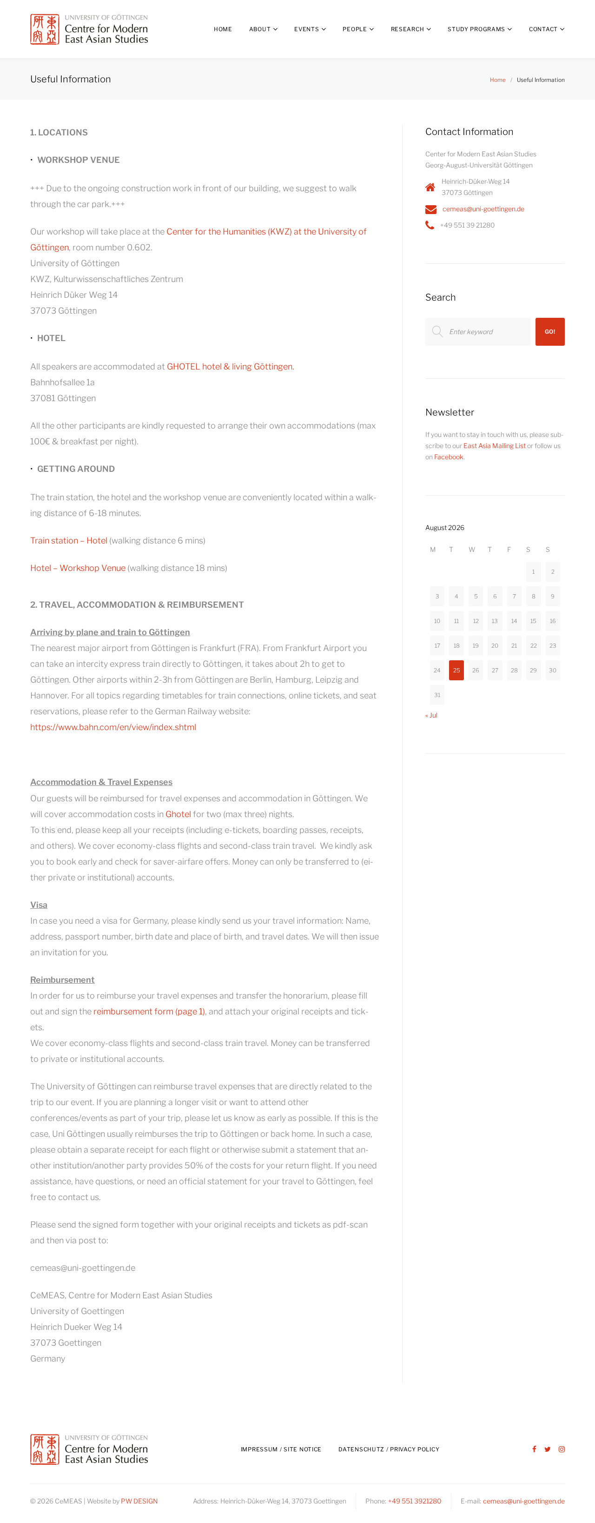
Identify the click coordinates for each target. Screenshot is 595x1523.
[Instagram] (562, 1449)
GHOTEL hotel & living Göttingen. (230, 366)
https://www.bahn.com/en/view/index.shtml (113, 727)
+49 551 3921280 (415, 1501)
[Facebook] (534, 1449)
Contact (543, 29)
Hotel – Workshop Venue (78, 568)
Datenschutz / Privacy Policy (388, 1449)
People (355, 29)
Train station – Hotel (68, 540)
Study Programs (476, 29)
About (260, 29)
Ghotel (178, 814)
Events (306, 29)
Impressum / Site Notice (281, 1449)
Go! (550, 331)
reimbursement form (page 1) (149, 1011)
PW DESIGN (139, 1501)
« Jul (431, 715)
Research (407, 29)
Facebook (448, 457)
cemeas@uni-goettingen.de (483, 209)
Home (223, 29)
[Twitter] (547, 1449)
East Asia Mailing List (494, 446)
